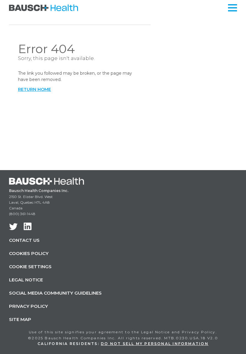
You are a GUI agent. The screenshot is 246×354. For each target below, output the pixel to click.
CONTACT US (24, 240)
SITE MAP (20, 319)
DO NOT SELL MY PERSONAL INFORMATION (154, 343)
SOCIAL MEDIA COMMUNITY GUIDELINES (55, 293)
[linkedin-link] (28, 226)
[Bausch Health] (43, 7)
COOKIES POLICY (29, 253)
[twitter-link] (13, 226)
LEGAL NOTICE (26, 280)
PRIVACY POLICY (28, 306)
